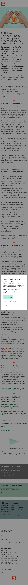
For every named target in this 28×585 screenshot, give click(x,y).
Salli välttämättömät (11, 302)
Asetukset (6, 305)
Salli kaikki (8, 297)
